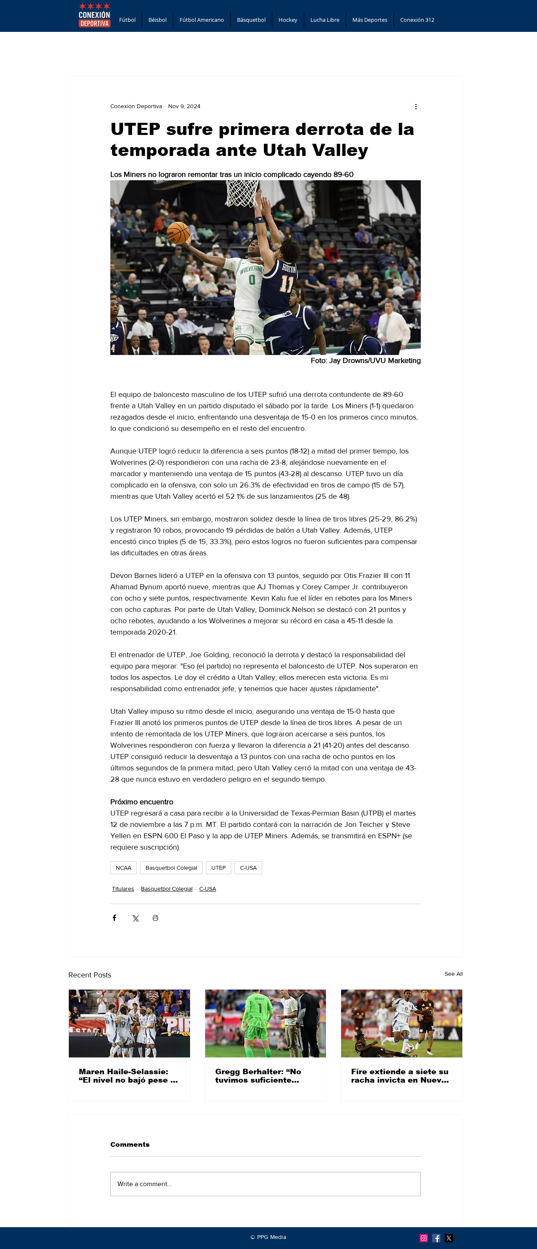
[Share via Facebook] (114, 918)
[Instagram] (424, 1238)
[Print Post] (155, 918)
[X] (449, 1238)
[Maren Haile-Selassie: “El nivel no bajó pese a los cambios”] (129, 1023)
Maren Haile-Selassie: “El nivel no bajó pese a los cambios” (127, 1076)
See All (454, 973)
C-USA (248, 867)
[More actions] (416, 106)
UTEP (218, 867)
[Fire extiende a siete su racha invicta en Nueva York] (401, 1023)
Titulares (123, 888)
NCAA (123, 867)
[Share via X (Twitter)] (135, 918)
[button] (127, 20)
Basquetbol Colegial (171, 867)
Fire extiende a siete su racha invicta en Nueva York (399, 1076)
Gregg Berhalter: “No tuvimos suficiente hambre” (258, 1076)
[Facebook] (436, 1238)
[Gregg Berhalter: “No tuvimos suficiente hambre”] (265, 1023)
